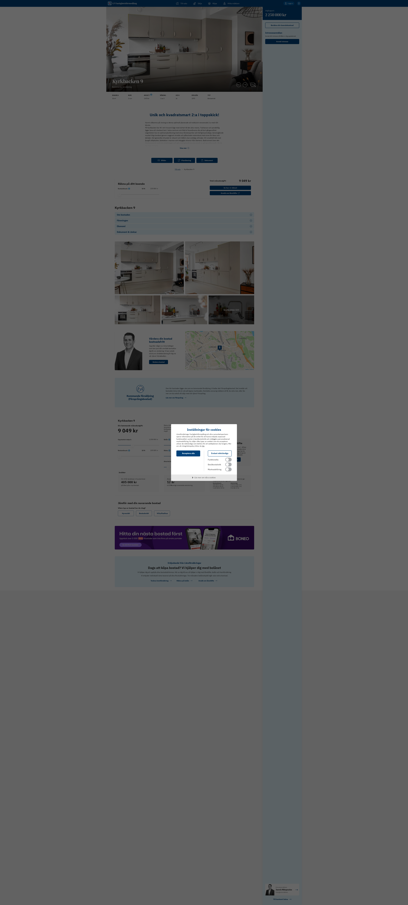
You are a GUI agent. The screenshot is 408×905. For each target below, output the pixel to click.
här (203, 446)
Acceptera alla (188, 453)
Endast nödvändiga (219, 453)
